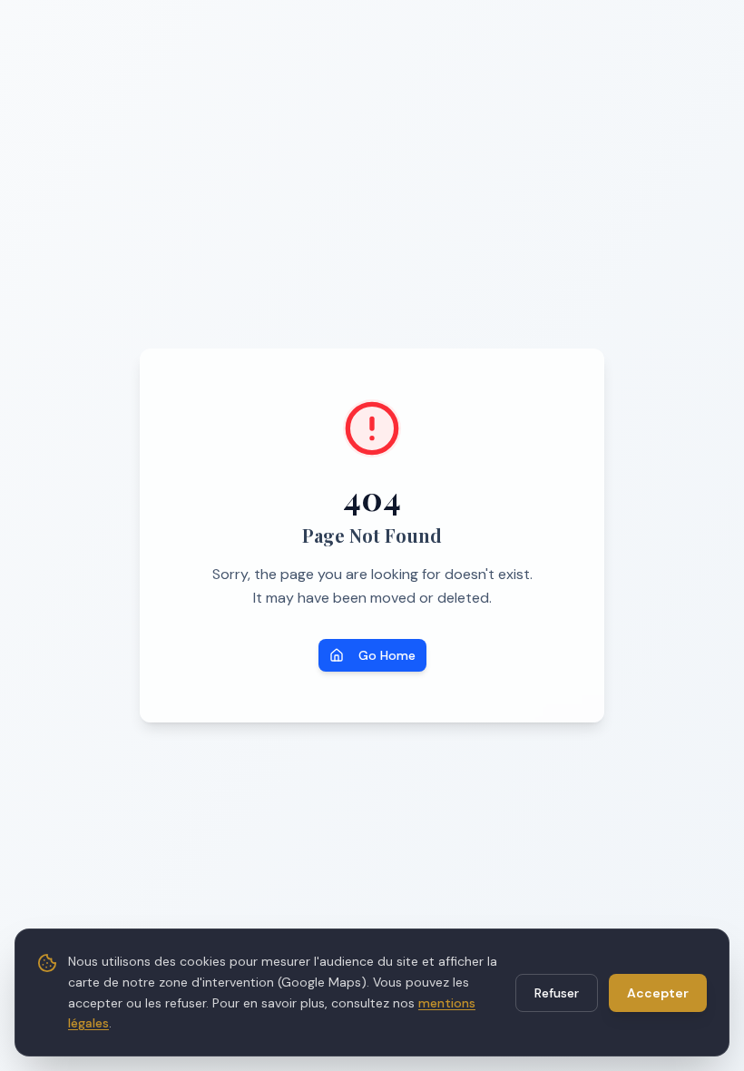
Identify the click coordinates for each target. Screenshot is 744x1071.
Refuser (556, 993)
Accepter (658, 993)
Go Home (387, 655)
